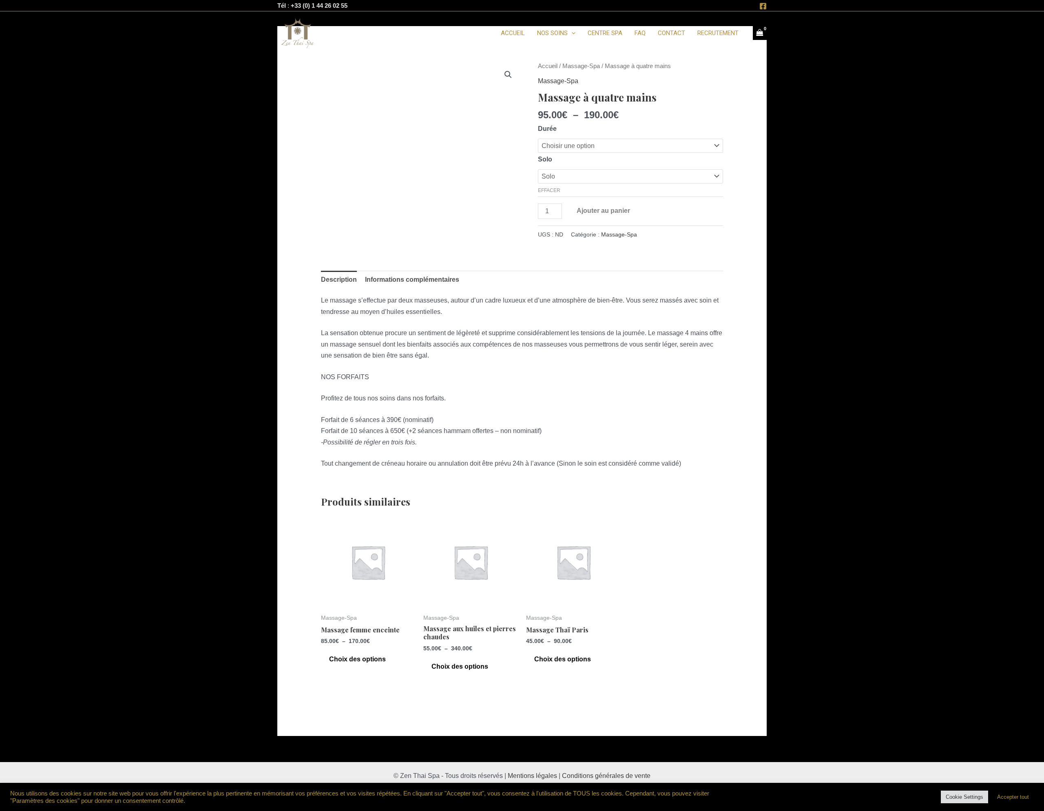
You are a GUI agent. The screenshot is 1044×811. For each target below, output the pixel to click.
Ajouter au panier (603, 210)
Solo (545, 159)
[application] (571, 33)
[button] (508, 74)
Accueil (547, 66)
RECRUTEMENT (718, 33)
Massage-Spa (581, 66)
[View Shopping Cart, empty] (760, 33)
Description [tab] (339, 279)
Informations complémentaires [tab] (412, 279)
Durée (547, 128)
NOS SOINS (552, 33)
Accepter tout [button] (1013, 797)
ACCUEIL (513, 33)
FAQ (640, 33)
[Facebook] (763, 6)
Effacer (549, 190)
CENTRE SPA (605, 33)
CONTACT (671, 33)
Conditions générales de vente (606, 775)
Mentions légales (532, 775)
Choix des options (357, 659)
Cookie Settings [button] (964, 797)
